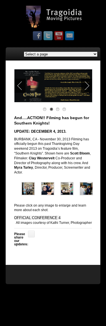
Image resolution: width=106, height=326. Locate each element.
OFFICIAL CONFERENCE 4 (37, 218)
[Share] (31, 234)
